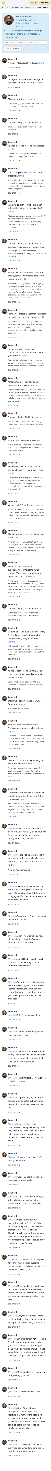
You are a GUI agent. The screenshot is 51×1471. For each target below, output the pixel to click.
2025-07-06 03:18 (14, 1208)
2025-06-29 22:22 (14, 1456)
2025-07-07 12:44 (14, 1039)
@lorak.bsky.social (16, 1124)
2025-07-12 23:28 (14, 843)
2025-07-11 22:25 (14, 970)
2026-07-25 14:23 (14, 231)
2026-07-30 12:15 (14, 160)
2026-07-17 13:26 (14, 455)
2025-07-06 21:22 (14, 1086)
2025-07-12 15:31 (14, 924)
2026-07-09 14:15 (14, 713)
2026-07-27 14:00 (14, 193)
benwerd (12, 59)
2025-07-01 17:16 (14, 1360)
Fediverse (15, 7)
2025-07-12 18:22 (14, 874)
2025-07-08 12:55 (14, 1003)
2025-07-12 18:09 (14, 904)
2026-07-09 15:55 (14, 689)
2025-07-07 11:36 (14, 1066)
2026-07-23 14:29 (14, 302)
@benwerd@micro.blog (27, 23)
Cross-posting (35, 7)
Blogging (5, 7)
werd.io (19, 26)
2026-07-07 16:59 (14, 781)
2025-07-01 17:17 (14, 1327)
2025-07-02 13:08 (14, 1304)
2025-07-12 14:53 (14, 947)
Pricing (45, 7)
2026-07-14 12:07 (14, 522)
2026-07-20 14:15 (14, 405)
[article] (25, 63)
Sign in (33, 2)
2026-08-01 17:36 (14, 110)
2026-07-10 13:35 (14, 659)
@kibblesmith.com (16, 1157)
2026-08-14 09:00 (14, 67)
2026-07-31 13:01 (14, 134)
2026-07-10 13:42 (14, 620)
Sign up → (45, 2)
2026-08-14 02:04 (14, 87)
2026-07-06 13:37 (14, 816)
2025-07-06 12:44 (14, 1185)
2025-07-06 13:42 (14, 1165)
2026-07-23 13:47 (14, 337)
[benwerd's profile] (4, 60)
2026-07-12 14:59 (14, 596)
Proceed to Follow (12, 48)
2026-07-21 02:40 (14, 370)
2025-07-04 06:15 (14, 1248)
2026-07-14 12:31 (14, 493)
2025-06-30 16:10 (14, 1433)
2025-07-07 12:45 (14, 1020)
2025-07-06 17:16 (14, 1145)
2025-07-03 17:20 (14, 1274)
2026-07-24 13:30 (14, 260)
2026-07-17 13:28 (14, 428)
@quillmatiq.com (16, 1259)
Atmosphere (25, 7)
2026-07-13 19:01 (14, 555)
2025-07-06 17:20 (14, 1112)
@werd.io (12, 828)
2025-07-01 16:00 (14, 1396)
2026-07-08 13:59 (14, 748)
